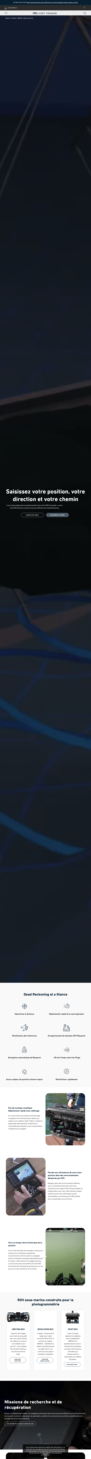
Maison (7, 18)
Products (13, 18)
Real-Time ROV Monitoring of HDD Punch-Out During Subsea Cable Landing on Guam (52, 2)
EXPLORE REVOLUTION (45, 1360)
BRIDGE (20, 18)
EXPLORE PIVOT (72, 1364)
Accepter (67, 1445)
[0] (85, 13)
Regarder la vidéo (57, 515)
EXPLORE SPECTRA (17, 1360)
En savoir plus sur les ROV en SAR (20, 1424)
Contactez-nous (32, 515)
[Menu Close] (5, 11)
